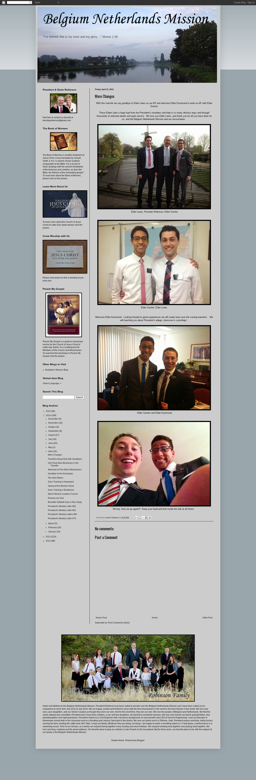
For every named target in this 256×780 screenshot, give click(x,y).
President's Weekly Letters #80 (62, 514)
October (52, 427)
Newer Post (101, 617)
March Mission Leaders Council (63, 494)
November (53, 423)
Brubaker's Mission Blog (56, 370)
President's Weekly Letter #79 (62, 518)
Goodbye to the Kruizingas (60, 473)
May (50, 447)
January (52, 531)
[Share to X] (143, 517)
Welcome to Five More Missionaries (65, 469)
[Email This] (136, 517)
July (50, 439)
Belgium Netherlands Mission (125, 19)
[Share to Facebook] (146, 517)
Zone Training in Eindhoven (61, 490)
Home (155, 617)
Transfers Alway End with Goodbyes (65, 459)
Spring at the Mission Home (61, 486)
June (50, 443)
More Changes (55, 455)
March (51, 523)
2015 (48, 411)
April (50, 451)
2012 (48, 541)
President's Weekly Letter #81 (62, 510)
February (52, 527)
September (53, 431)
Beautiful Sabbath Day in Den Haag (65, 502)
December (53, 419)
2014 (48, 415)
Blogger (140, 740)
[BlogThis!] (140, 517)
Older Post (207, 617)
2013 (48, 536)
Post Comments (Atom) (119, 622)
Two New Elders (55, 478)
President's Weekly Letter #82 (62, 506)
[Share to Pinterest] (150, 517)
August (51, 435)
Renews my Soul (56, 498)
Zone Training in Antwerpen (61, 482)
